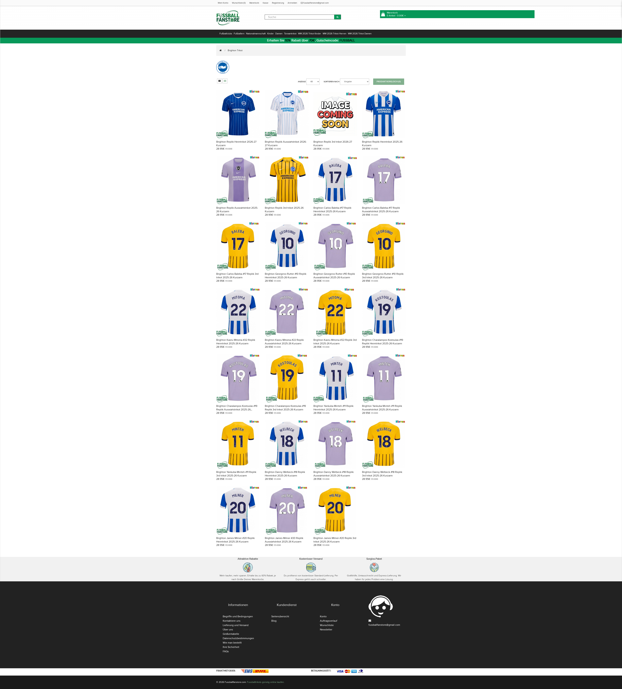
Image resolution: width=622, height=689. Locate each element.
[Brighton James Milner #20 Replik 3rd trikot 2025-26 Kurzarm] (335, 509)
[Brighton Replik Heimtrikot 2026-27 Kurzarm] (238, 113)
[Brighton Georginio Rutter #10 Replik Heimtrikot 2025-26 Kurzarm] (287, 245)
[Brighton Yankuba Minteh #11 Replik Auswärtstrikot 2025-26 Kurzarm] (384, 377)
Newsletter (326, 629)
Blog (273, 620)
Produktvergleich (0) (389, 81)
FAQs (226, 651)
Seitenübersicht (280, 616)
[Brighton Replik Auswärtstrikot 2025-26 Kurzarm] (238, 179)
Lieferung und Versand (235, 625)
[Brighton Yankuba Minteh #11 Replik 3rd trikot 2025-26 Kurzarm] (238, 443)
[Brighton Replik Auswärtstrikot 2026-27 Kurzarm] (287, 113)
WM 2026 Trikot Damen (360, 33)
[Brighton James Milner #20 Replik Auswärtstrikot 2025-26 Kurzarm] (287, 509)
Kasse (265, 3)
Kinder (270, 33)
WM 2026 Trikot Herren (334, 33)
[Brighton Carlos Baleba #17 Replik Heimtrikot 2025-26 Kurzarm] (335, 179)
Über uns (228, 629)
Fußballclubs (225, 33)
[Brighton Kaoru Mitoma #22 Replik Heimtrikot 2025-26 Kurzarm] (238, 311)
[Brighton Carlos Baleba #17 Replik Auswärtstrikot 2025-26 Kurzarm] (384, 179)
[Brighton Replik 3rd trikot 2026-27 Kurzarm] (335, 113)
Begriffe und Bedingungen (238, 616)
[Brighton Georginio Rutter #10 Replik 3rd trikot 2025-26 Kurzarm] (384, 245)
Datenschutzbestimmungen (238, 638)
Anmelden (292, 3)
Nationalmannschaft (256, 33)
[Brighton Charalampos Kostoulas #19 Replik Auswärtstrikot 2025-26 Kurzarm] (238, 377)
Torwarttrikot (290, 33)
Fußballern (239, 33)
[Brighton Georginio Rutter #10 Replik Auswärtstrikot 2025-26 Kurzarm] (335, 245)
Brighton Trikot (235, 50)
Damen (278, 33)
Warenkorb (254, 3)
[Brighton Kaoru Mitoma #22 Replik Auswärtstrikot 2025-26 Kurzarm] (287, 311)
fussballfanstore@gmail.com (316, 3)
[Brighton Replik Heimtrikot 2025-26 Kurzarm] (384, 113)
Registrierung (278, 3)
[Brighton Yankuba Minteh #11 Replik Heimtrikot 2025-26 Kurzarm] (335, 377)
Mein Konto (223, 3)
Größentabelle (231, 634)
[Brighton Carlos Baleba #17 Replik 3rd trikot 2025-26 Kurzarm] (238, 245)
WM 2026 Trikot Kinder (309, 33)
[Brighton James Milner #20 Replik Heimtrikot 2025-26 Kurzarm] (238, 509)
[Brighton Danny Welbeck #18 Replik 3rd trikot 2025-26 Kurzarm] (384, 443)
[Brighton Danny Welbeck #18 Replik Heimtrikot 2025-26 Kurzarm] (287, 443)
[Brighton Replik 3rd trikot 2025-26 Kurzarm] (287, 179)
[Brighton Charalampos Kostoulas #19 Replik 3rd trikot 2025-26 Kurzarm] (287, 377)
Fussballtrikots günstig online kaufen (265, 682)
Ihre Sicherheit (231, 647)
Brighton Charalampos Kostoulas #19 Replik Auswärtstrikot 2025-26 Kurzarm (236, 409)
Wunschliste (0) (239, 3)
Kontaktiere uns (231, 620)
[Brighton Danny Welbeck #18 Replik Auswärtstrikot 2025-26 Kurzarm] (335, 443)
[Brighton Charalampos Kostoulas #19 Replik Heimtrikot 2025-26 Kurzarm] (384, 311)
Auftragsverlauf (328, 620)
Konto (323, 616)
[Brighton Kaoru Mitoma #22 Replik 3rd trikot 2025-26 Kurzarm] (335, 311)
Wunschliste (327, 625)
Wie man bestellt (232, 642)
